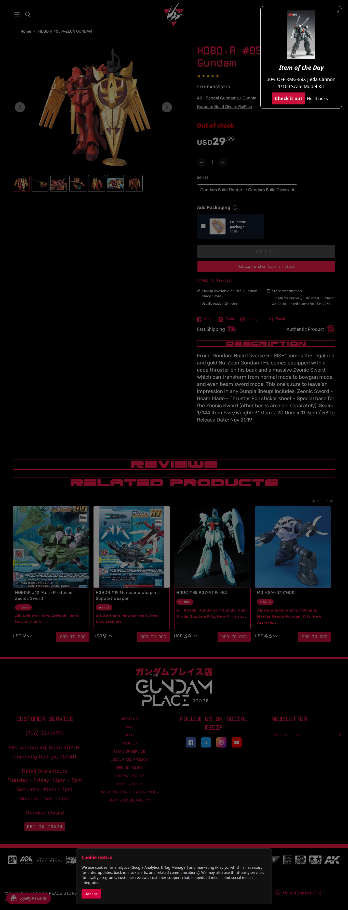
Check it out (288, 98)
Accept (91, 893)
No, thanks (317, 98)
